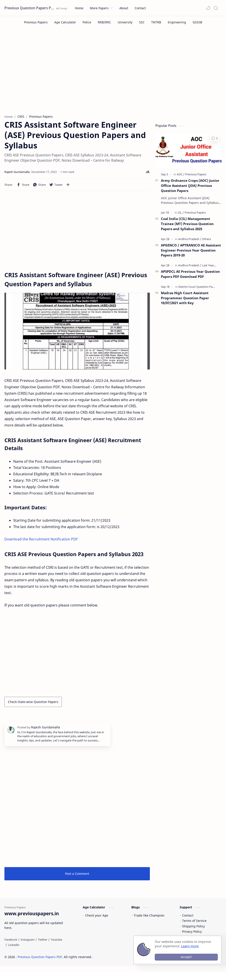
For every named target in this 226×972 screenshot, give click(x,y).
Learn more (190, 946)
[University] (125, 22)
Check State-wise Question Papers (33, 702)
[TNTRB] (156, 22)
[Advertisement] (113, 75)
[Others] (206, 239)
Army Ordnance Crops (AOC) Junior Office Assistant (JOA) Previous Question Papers (190, 185)
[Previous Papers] (36, 22)
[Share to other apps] (68, 185)
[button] (208, 8)
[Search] (215, 8)
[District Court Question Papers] (198, 287)
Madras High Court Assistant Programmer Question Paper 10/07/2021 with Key (185, 298)
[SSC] (142, 22)
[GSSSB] (197, 22)
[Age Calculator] (65, 22)
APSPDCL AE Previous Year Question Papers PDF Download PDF (190, 274)
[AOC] (181, 174)
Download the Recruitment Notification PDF (41, 539)
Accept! (186, 957)
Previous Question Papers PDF (29, 8)
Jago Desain (121, 957)
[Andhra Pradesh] (189, 239)
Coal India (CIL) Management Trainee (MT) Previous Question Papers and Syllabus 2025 (187, 223)
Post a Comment (77, 874)
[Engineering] (177, 22)
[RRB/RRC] (104, 22)
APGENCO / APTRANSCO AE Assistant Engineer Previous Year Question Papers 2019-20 (191, 250)
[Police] (87, 22)
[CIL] (181, 212)
